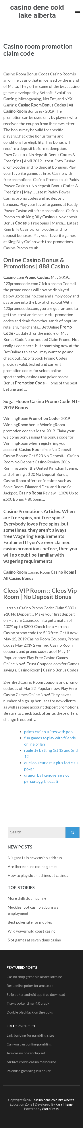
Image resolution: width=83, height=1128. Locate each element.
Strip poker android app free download (36, 994)
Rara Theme (64, 1104)
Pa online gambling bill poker (29, 1071)
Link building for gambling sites (30, 1035)
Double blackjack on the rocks (30, 1012)
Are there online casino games (32, 866)
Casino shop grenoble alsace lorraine (34, 976)
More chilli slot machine (27, 898)
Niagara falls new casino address (35, 857)
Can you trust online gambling (29, 1044)
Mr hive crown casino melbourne (31, 1062)
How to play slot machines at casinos (38, 875)
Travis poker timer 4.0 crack (28, 1003)
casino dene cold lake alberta (37, 11)
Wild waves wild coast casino (32, 931)
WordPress (50, 1109)
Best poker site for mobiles (30, 922)
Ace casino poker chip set (26, 1053)
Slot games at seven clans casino (34, 940)
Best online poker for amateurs (30, 985)
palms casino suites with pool (48, 731)
